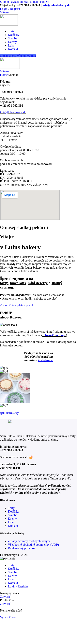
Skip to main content (36, 1)
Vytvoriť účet (8, 617)
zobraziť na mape (54, 335)
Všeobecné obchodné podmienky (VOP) (33, 544)
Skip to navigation (11, 1)
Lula (11, 522)
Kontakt (13, 525)
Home (4, 74)
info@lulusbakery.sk (56, 5)
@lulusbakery (9, 413)
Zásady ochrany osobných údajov (29, 541)
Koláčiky (13, 511)
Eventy (12, 518)
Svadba (12, 515)
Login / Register (18, 586)
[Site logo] (9, 24)
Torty (11, 508)
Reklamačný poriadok (21, 548)
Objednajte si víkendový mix (18, 55)
